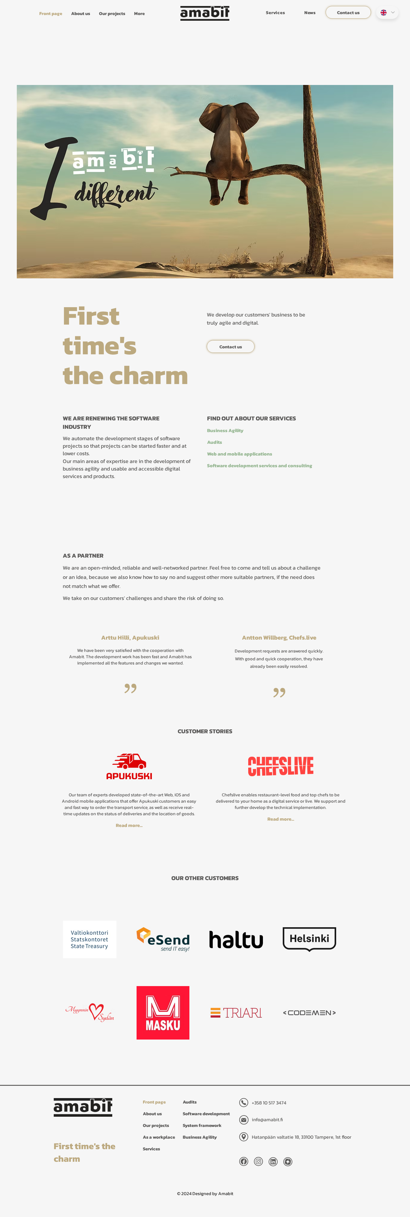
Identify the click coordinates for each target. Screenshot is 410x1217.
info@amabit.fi (267, 1119)
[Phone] (243, 1102)
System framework (202, 1125)
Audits (190, 1101)
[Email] (244, 1120)
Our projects (156, 1125)
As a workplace (159, 1137)
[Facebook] (243, 1161)
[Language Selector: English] (387, 12)
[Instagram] (258, 1161)
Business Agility (200, 1137)
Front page (154, 1101)
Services (151, 1148)
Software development (206, 1113)
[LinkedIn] (273, 1161)
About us (152, 1113)
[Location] (243, 1136)
